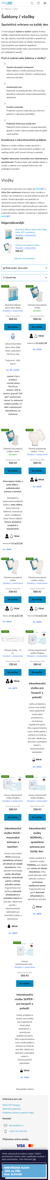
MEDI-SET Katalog (11, 1105)
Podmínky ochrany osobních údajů (18, 1112)
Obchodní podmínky (12, 1109)
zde (34, 1159)
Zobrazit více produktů (24, 258)
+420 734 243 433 (18, 1131)
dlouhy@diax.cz (16, 1125)
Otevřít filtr (11, 277)
